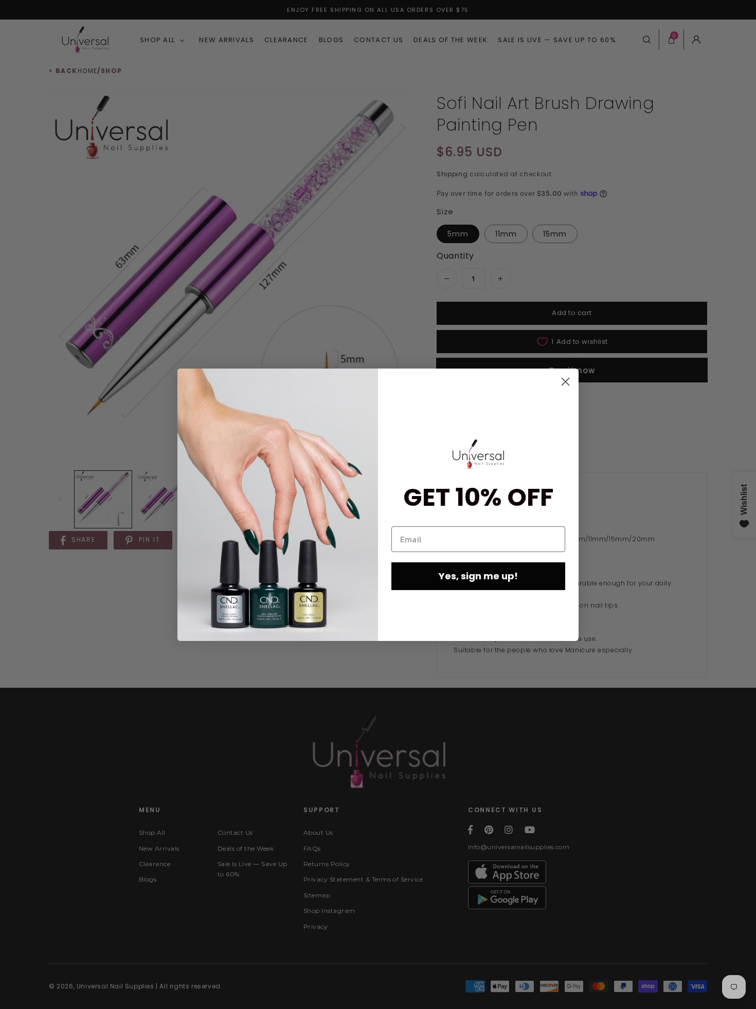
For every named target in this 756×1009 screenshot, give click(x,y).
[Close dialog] (565, 382)
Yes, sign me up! (478, 576)
